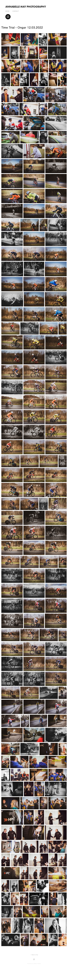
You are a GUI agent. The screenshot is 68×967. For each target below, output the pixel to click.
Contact (15, 11)
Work (7, 11)
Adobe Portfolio (37, 963)
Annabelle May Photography (25, 6)
